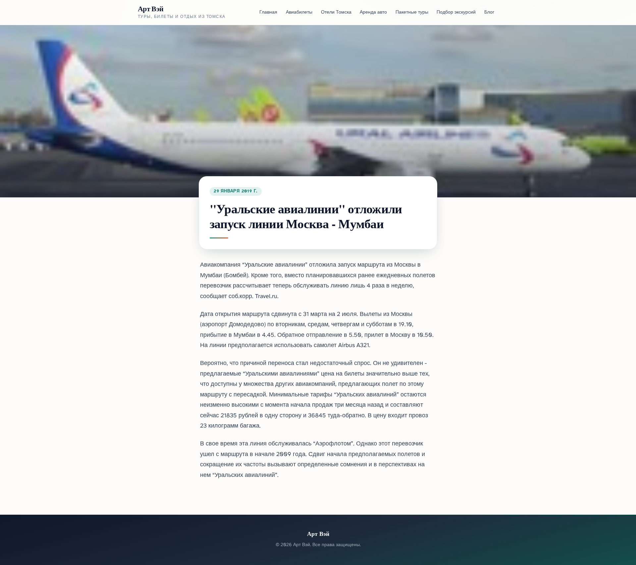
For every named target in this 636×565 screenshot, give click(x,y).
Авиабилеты (299, 12)
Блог (489, 12)
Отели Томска (336, 12)
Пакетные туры (412, 12)
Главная (268, 12)
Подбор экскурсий (456, 12)
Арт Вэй (150, 9)
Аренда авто (373, 12)
